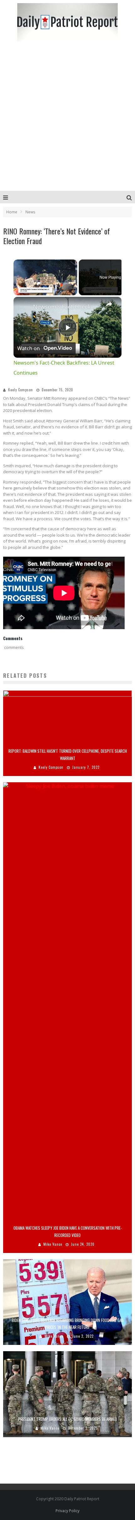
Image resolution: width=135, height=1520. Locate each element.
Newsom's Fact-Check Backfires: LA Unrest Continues (66, 306)
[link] (23, 307)
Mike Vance (52, 1244)
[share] (109, 304)
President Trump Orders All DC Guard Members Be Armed (67, 1419)
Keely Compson (20, 389)
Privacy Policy (67, 1510)
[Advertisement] (67, 120)
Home (11, 212)
